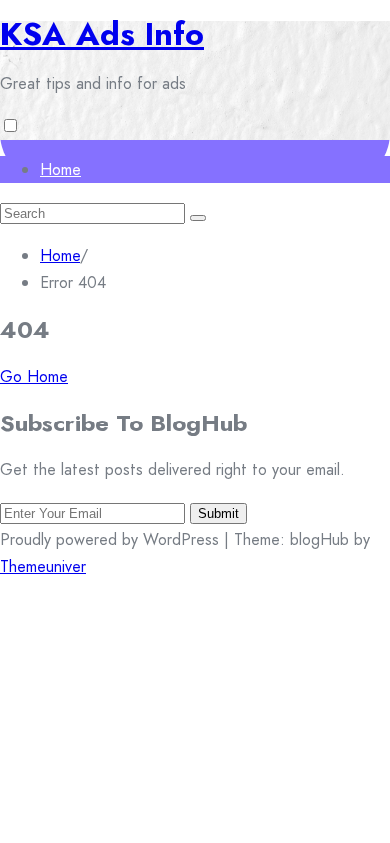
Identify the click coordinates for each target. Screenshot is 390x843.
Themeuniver (43, 566)
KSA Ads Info (102, 34)
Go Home (34, 376)
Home (60, 169)
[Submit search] (198, 218)
